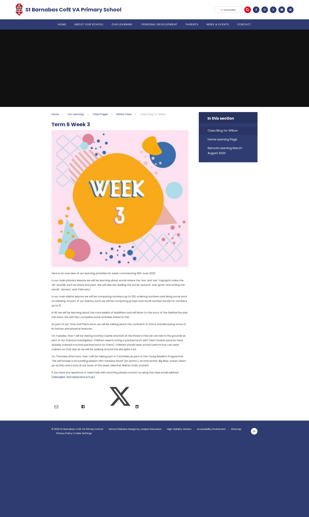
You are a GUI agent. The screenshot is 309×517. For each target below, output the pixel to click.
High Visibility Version (179, 429)
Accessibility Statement (211, 429)
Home (55, 114)
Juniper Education (151, 429)
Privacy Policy (64, 433)
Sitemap (236, 429)
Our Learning (75, 114)
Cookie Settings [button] (82, 433)
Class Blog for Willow (153, 114)
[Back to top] (254, 431)
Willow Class (124, 114)
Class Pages (100, 114)
